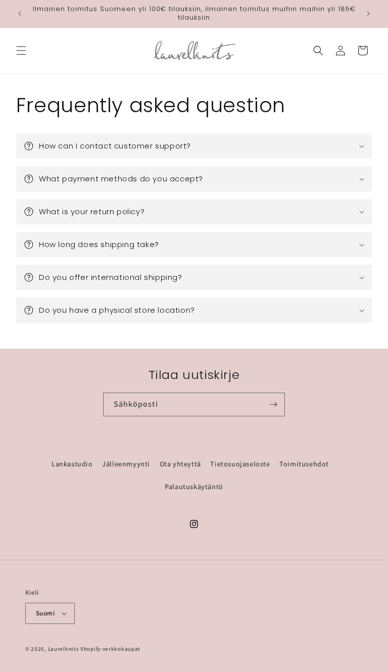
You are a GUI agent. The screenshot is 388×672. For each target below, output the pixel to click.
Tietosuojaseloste (240, 463)
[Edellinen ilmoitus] (20, 14)
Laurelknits (63, 648)
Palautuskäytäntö (194, 486)
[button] (21, 50)
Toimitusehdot (304, 463)
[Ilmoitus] (368, 14)
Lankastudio (72, 463)
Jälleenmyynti (126, 463)
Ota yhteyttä (180, 463)
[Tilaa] (273, 404)
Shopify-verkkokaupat (110, 648)
